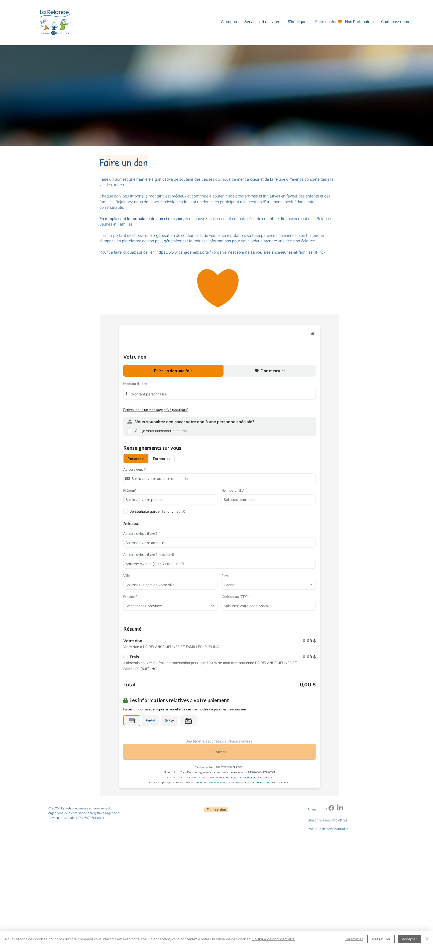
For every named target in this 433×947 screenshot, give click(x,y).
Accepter (409, 939)
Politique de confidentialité (273, 939)
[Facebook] (331, 808)
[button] (229, 22)
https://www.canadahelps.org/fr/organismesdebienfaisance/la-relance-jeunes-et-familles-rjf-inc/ (240, 252)
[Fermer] (427, 939)
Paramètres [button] (354, 939)
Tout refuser (381, 939)
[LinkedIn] (340, 808)
